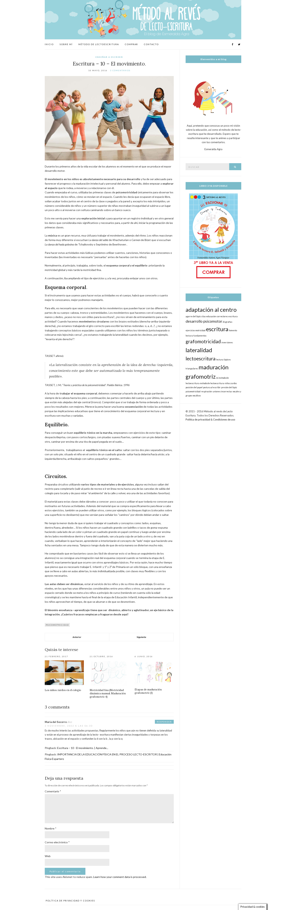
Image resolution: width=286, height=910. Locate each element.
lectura (219, 359)
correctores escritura (227, 316)
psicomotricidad (57, 625)
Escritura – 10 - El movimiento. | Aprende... (82, 748)
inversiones (227, 342)
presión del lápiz (229, 387)
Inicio (49, 44)
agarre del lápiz (193, 316)
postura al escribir (212, 387)
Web (48, 856)
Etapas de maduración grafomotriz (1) (148, 691)
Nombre (50, 828)
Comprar (131, 44)
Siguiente (141, 637)
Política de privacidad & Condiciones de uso (210, 419)
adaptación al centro (211, 309)
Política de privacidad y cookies (70, 900)
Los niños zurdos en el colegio (63, 690)
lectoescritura (201, 358)
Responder (164, 722)
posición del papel (194, 387)
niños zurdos (231, 383)
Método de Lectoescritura (98, 44)
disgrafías (227, 322)
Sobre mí (66, 44)
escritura (217, 329)
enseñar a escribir (109, 57)
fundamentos (199, 335)
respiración (206, 391)
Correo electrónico (57, 842)
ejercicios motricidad (195, 330)
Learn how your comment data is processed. (120, 876)
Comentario (53, 791)
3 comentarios (120, 70)
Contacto (151, 44)
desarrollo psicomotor (204, 321)
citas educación (208, 316)
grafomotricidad (203, 341)
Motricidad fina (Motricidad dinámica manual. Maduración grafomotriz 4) (108, 693)
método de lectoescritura (212, 383)
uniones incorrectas (222, 391)
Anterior (77, 637)
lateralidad (199, 350)
